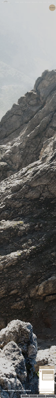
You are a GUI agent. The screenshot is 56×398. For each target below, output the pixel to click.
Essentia (40, 2)
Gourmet (22, 2)
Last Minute (52, 7)
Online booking (42, 396)
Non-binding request (51, 396)
